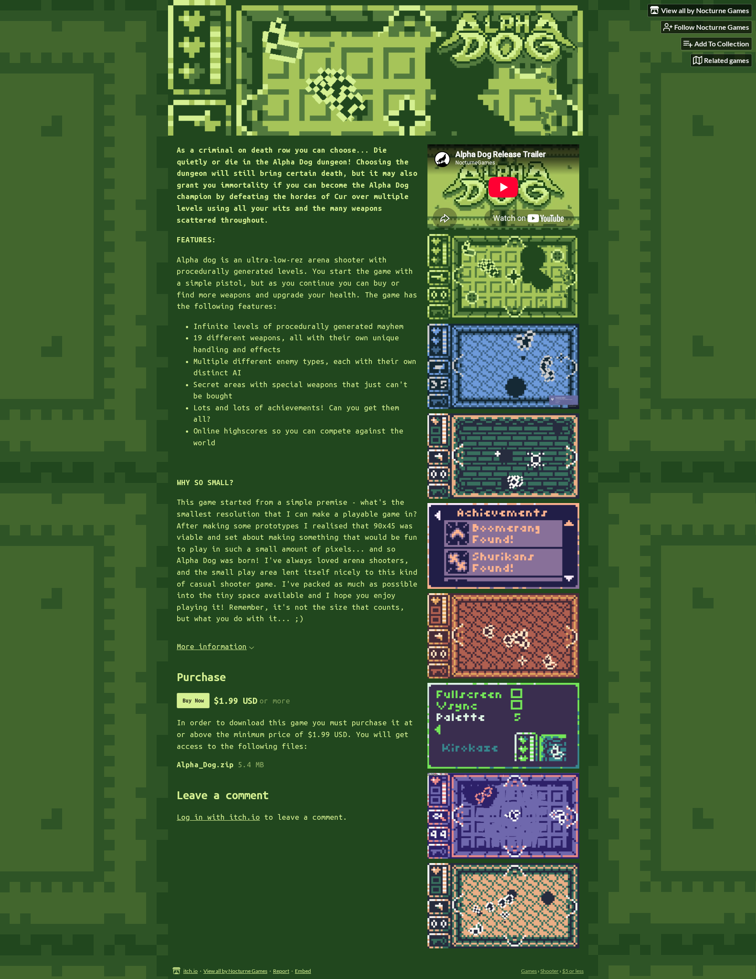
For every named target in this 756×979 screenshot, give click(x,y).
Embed (303, 971)
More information (212, 646)
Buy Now (193, 700)
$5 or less (573, 971)
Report (281, 971)
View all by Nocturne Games (235, 971)
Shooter (549, 971)
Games (529, 971)
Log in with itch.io (218, 817)
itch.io (190, 971)
